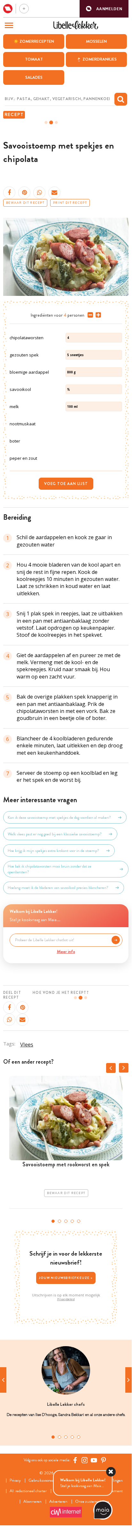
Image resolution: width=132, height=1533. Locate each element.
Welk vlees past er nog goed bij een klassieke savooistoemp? (55, 834)
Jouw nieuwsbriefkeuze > (66, 1277)
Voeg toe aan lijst (66, 484)
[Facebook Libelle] (75, 1460)
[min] (89, 315)
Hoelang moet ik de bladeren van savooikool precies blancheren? (58, 888)
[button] (104, 9)
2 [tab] (59, 1221)
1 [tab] (53, 1221)
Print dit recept (70, 203)
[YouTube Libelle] (94, 1460)
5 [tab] (78, 1221)
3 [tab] (65, 1221)
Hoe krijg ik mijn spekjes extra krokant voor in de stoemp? (53, 851)
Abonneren (32, 1502)
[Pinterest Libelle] (103, 1460)
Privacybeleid (66, 1299)
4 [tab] (72, 1221)
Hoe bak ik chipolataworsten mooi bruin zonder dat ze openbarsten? (49, 869)
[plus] (97, 315)
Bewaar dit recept (25, 203)
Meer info (66, 951)
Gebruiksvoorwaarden (45, 1480)
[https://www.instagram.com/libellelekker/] (85, 1460)
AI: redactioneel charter (28, 1491)
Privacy (15, 1480)
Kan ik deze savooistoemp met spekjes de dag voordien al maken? (59, 817)
